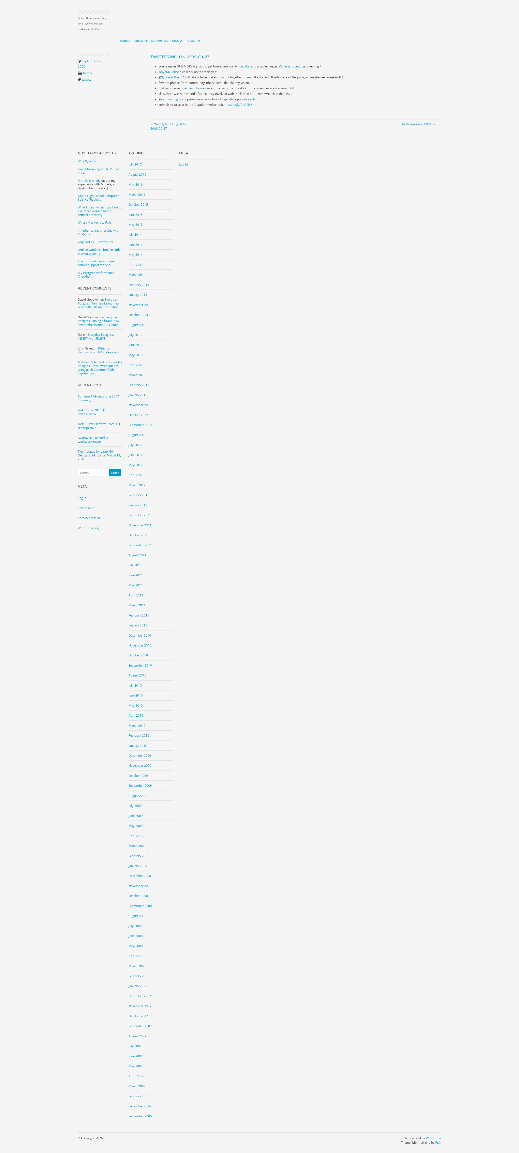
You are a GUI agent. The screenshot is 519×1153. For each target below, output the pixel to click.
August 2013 (137, 325)
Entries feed (86, 508)
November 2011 (140, 525)
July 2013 (135, 335)
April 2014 (136, 265)
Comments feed (89, 518)
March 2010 (137, 725)
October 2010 (138, 655)
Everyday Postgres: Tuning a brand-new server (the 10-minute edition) (98, 303)
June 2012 (136, 455)
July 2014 (135, 234)
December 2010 (140, 635)
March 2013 (137, 375)
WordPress (433, 1138)
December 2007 (140, 996)
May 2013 (136, 355)
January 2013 (138, 395)
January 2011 (138, 625)
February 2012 (139, 495)
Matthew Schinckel (91, 362)
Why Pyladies (87, 161)
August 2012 (137, 435)
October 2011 (138, 535)
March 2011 (137, 605)
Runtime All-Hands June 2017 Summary (98, 398)
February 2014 (139, 285)
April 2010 (136, 715)
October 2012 (138, 415)
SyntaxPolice (170, 72)
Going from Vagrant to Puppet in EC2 (99, 171)
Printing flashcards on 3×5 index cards (99, 350)
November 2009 (140, 765)
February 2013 (139, 385)
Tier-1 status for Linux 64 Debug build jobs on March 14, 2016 (99, 455)
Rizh (438, 1142)
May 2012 (136, 465)
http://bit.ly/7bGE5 (237, 105)
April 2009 (136, 836)
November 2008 (140, 886)
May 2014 (136, 254)
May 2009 (136, 826)
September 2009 (140, 785)
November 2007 (140, 1006)
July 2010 (135, 685)
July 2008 (135, 926)
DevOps (177, 41)
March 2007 (137, 1086)
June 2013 (136, 345)
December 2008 (140, 876)
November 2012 (140, 405)
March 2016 (137, 194)
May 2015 (136, 224)
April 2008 (136, 956)
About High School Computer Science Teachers (98, 197)
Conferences (159, 41)
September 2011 (140, 545)
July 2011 (135, 565)
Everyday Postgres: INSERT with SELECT (96, 336)
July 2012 (135, 445)
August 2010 (137, 675)
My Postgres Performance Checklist (96, 274)
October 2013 (138, 315)
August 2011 (137, 555)
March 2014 (137, 274)
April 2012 (136, 475)
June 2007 (136, 1056)
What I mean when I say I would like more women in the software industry (100, 211)
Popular (125, 41)
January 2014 (138, 295)
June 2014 (136, 245)
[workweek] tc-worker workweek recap (93, 439)
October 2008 (138, 896)
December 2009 (140, 755)
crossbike (242, 66)
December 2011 (140, 515)
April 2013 (136, 365)
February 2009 (139, 856)
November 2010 (140, 645)
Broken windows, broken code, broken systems (99, 251)
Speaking (141, 41)
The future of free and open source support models (97, 263)
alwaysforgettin (291, 66)
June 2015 (136, 215)
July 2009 (135, 806)
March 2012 (137, 485)
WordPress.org (88, 528)
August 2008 (137, 916)
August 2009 (137, 796)
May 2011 (136, 585)
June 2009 (136, 816)
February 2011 (139, 615)
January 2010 (138, 746)
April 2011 (136, 595)
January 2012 (138, 505)
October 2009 (138, 776)
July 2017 (135, 164)
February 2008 (139, 976)
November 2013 (140, 305)
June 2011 (136, 575)
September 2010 (140, 665)
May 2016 (136, 184)
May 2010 (136, 705)
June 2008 (136, 936)
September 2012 (140, 425)
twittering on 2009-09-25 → (421, 124)
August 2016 (137, 174)
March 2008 (137, 966)
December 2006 (140, 1106)
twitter (87, 73)
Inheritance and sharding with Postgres (98, 232)
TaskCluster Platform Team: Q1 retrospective (99, 426)
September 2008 (140, 906)
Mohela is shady (89, 180)
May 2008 (136, 946)
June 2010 (136, 695)
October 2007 (138, 1016)
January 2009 (138, 866)
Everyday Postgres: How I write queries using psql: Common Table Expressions (100, 367)
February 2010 (139, 735)
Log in (82, 498)
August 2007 (137, 1036)
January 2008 (138, 986)
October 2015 (138, 204)
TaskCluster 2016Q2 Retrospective (92, 412)
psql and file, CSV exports (95, 242)
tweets (86, 79)
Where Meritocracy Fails (95, 222)
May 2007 (136, 1066)
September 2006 (140, 1116)
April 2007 (136, 1076)
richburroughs (171, 99)
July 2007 (135, 1046)
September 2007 (140, 1026)
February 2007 (139, 1096)
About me (193, 41)
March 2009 (137, 846)
